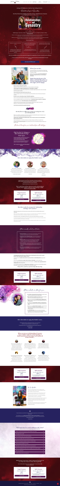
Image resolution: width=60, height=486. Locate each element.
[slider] (29, 29)
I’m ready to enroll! (21, 199)
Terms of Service (30, 483)
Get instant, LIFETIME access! (30, 61)
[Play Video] (19, 29)
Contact (40, 483)
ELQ (35, 484)
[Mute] (38, 29)
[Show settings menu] (39, 29)
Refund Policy (37, 483)
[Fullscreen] (41, 29)
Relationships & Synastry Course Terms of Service (23, 483)
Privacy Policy (34, 483)
